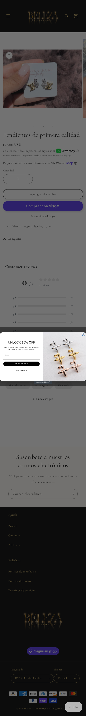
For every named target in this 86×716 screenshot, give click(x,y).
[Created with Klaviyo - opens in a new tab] (43, 382)
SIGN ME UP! (21, 364)
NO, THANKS (21, 370)
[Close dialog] (83, 334)
